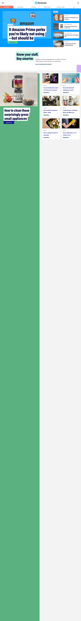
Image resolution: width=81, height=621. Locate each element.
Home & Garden (47, 7)
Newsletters (7, 7)
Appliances (33, 7)
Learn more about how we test (44, 64)
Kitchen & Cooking (61, 7)
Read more (12, 42)
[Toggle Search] (78, 3)
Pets (74, 7)
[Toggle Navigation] (3, 3)
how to (44, 85)
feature (45, 108)
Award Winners (20, 7)
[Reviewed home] (40, 3)
